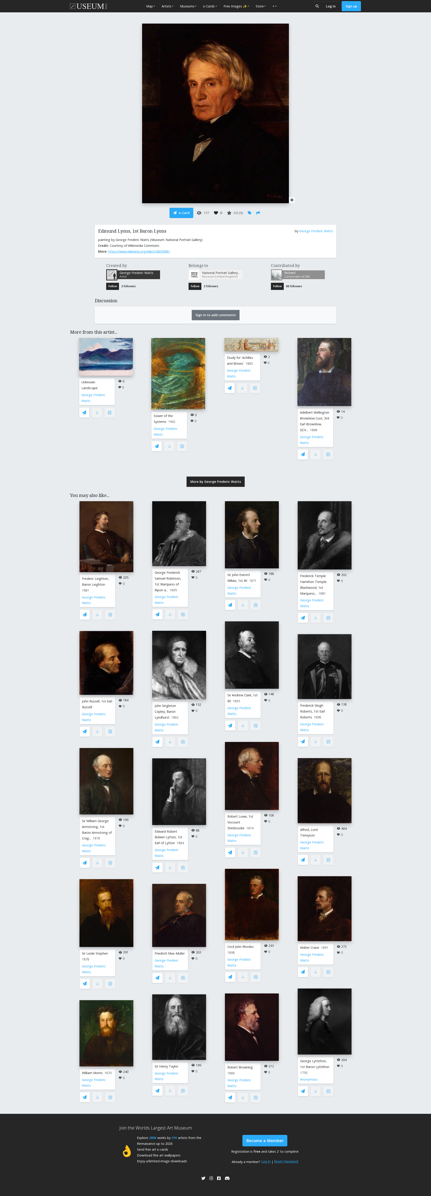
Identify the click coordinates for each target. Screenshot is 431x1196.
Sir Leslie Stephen (95, 953)
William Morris (92, 1073)
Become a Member (265, 1140)
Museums (187, 6)
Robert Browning (240, 1067)
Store (260, 6)
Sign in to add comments (216, 315)
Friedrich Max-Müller (170, 953)
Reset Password (286, 1161)
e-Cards (209, 6)
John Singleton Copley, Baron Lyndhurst (165, 711)
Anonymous (309, 1079)
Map (149, 6)
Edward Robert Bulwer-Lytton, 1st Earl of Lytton (168, 837)
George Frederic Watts (316, 231)
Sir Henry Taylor (166, 1066)
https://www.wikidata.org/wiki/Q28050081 (139, 251)
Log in (331, 6)
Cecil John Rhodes (240, 946)
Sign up (351, 6)
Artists (166, 6)
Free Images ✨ (235, 6)
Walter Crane (309, 947)
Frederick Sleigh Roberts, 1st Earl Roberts (312, 711)
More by (215, 481)
